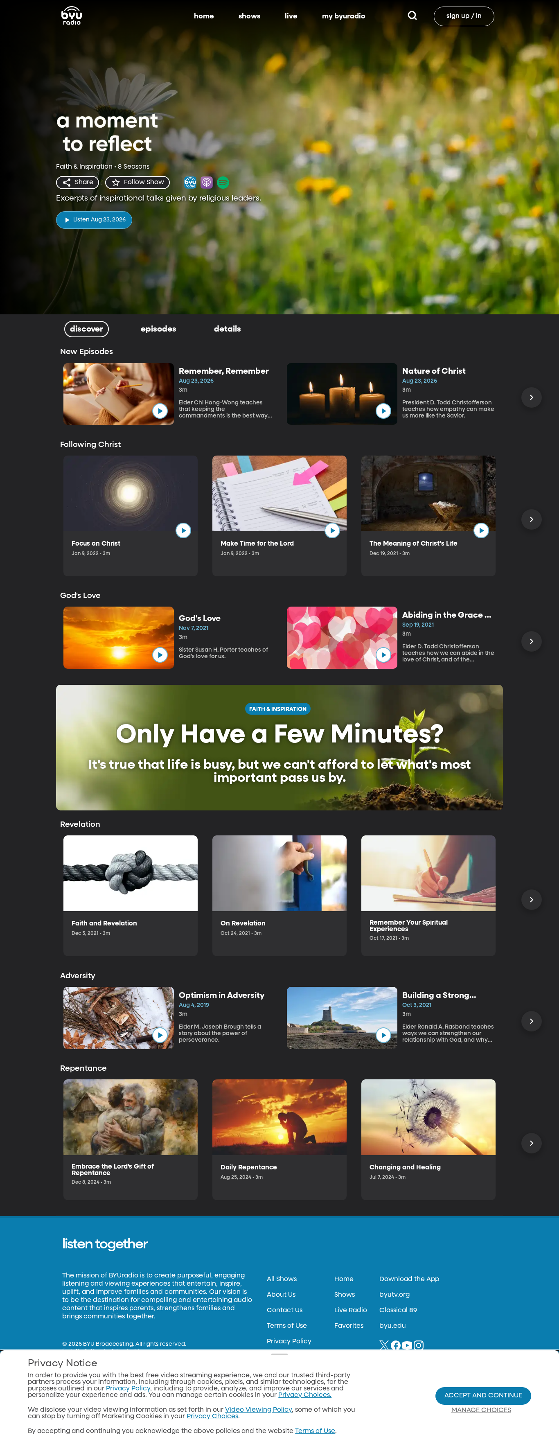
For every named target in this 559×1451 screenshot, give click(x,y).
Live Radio (350, 1310)
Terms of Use (287, 1326)
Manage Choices (481, 1410)
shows (249, 16)
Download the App (409, 1279)
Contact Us (284, 1310)
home (204, 16)
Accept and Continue (483, 1395)
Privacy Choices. (304, 1395)
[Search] (412, 16)
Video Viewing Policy (258, 1410)
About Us (281, 1295)
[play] (160, 411)
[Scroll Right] (531, 397)
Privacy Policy (289, 1341)
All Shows (282, 1279)
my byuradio (343, 16)
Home (344, 1279)
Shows (344, 1295)
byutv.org (394, 1295)
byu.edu (392, 1326)
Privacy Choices (212, 1416)
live (291, 16)
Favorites (348, 1326)
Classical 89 (398, 1310)
